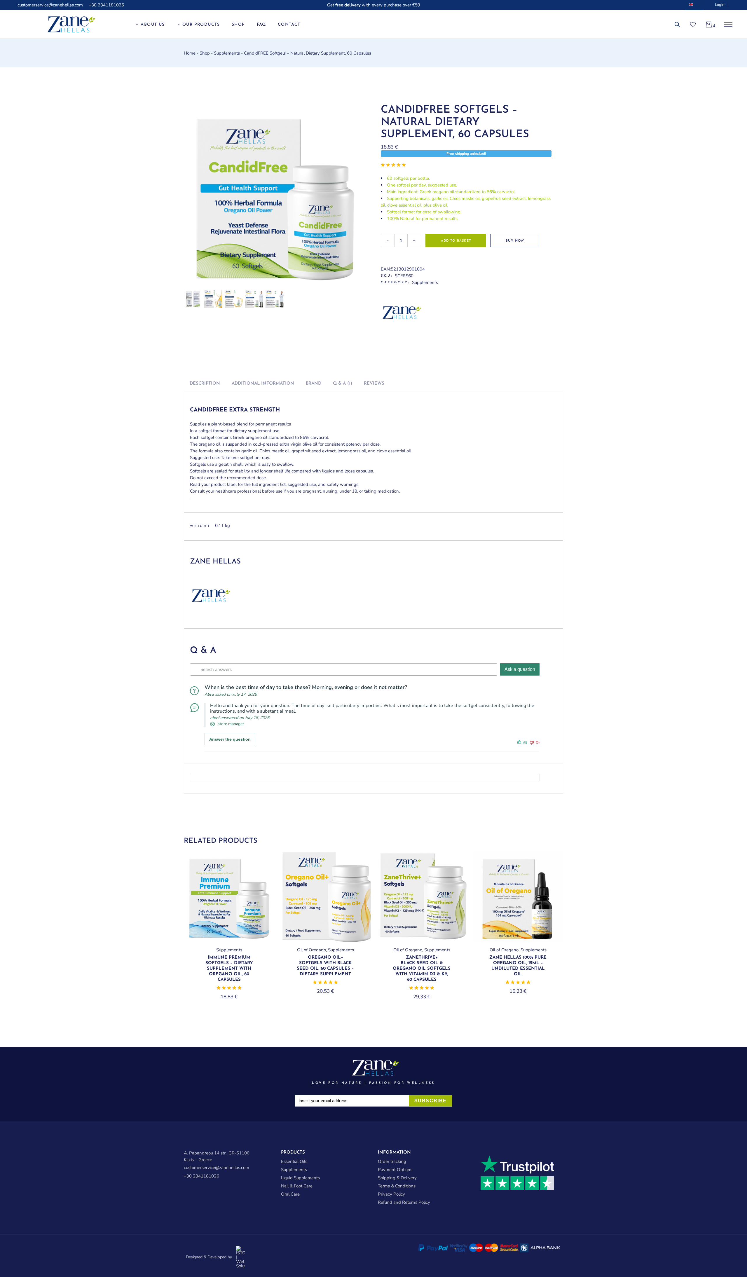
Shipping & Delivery (397, 1178)
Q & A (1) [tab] (342, 383)
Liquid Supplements (300, 1178)
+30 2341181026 (106, 5)
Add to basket (456, 241)
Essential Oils (294, 1161)
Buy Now (515, 241)
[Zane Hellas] (403, 312)
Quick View (260, 865)
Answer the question (230, 739)
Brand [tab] (313, 383)
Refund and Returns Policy (404, 1202)
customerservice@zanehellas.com (50, 5)
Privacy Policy (391, 1194)
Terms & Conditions (397, 1186)
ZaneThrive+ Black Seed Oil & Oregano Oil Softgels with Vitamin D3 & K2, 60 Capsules (422, 968)
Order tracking (392, 1161)
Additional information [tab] (263, 383)
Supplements (425, 282)
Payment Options (395, 1170)
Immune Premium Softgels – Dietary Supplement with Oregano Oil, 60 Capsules (229, 968)
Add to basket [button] (229, 939)
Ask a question (520, 669)
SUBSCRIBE (430, 1100)
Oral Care (290, 1194)
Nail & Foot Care (297, 1186)
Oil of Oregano (311, 950)
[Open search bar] (677, 24)
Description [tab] (205, 383)
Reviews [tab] (374, 383)
